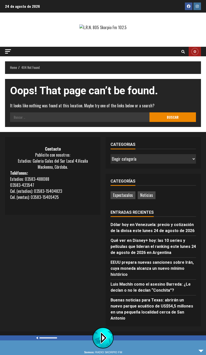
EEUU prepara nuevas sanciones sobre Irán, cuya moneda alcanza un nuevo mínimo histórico (152, 268)
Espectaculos (123, 195)
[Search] (183, 51)
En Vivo (195, 51)
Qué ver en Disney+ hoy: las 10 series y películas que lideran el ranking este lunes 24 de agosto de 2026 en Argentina (153, 246)
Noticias (146, 195)
